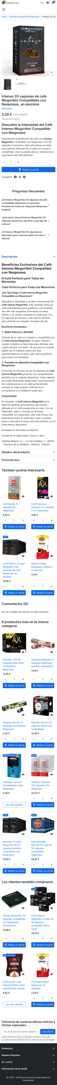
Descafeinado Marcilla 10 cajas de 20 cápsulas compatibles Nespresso (41, 848)
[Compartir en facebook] (15, 177)
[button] (42, 3)
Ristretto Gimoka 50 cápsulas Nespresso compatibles (41, 725)
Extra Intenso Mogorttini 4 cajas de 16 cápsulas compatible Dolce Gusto (42, 922)
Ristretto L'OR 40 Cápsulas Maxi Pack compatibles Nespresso (13, 664)
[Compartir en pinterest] (24, 177)
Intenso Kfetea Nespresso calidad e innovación (42, 566)
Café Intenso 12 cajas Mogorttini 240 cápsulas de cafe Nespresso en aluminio (14, 570)
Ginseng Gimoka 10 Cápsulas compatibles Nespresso (14, 725)
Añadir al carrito (29, 169)
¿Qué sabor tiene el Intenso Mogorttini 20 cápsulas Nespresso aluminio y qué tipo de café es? (26, 220)
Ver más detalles (14, 804)
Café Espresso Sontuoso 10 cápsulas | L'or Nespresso (42, 507)
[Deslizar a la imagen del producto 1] (7, 84)
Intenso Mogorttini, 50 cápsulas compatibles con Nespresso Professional (14, 920)
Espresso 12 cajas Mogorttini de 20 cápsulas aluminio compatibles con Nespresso (12, 848)
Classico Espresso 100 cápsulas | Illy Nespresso (40, 785)
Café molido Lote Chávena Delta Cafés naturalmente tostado (14, 985)
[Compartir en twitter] (20, 177)
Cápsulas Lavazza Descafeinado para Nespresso (13, 785)
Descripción (10, 256)
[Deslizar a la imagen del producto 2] (21, 84)
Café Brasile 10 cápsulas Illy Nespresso (10, 507)
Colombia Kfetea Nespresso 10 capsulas (40, 985)
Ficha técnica (10, 460)
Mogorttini (7, 108)
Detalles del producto (16, 452)
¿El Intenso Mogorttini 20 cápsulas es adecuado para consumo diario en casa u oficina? (26, 235)
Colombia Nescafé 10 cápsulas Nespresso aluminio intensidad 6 (42, 663)
